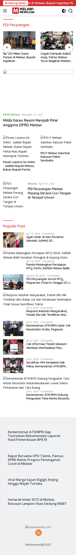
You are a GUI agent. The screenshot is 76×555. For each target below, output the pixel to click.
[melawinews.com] (23, 10)
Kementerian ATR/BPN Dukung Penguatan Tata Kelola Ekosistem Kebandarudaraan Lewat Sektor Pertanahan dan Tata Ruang (49, 396)
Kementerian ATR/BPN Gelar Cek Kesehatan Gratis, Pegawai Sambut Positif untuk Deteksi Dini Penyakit (48, 327)
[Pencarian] (70, 11)
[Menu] (6, 10)
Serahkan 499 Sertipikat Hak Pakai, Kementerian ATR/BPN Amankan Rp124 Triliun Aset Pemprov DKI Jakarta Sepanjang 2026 (48, 364)
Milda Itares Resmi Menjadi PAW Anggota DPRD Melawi (30, 122)
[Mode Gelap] (64, 11)
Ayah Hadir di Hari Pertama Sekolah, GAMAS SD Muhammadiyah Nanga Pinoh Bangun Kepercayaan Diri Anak (47, 238)
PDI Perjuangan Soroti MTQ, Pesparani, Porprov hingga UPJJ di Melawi (48, 281)
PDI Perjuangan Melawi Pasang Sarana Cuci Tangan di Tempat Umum (49, 193)
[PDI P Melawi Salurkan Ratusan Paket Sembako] (57, 142)
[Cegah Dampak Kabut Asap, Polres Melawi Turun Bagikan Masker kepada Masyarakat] (57, 40)
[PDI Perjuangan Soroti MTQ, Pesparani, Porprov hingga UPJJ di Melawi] (13, 282)
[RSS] (38, 533)
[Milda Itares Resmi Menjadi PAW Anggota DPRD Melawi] (38, 89)
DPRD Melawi (11, 114)
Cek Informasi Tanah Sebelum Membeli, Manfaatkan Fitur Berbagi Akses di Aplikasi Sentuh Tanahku (48, 345)
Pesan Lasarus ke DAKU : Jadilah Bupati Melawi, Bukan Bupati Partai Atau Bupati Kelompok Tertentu (19, 165)
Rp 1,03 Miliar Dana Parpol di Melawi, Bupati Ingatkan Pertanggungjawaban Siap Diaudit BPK (19, 57)
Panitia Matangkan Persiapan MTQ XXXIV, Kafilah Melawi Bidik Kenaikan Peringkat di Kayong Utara (48, 266)
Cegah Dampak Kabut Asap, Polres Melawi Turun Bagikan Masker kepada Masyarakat (56, 57)
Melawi (32, 183)
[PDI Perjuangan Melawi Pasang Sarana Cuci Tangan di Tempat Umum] (14, 195)
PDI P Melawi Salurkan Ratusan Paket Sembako (55, 156)
